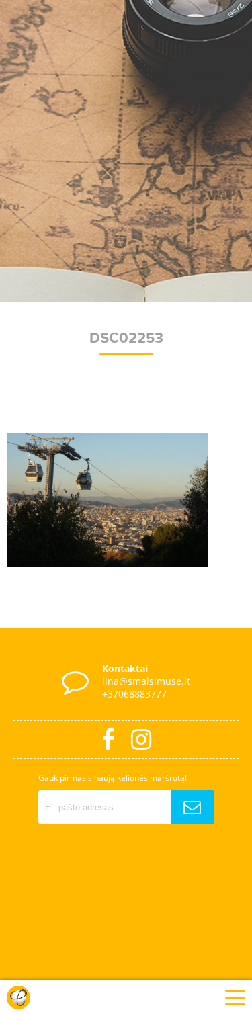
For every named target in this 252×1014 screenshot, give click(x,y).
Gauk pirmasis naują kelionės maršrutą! (112, 778)
